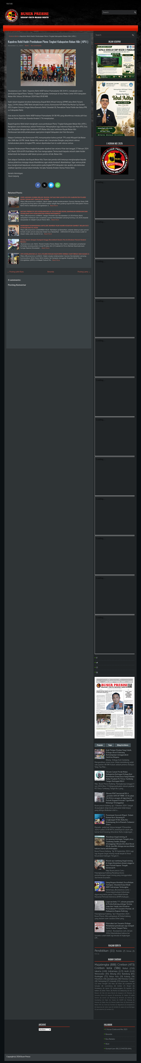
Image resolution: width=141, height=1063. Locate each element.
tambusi (109, 1009)
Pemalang (98, 988)
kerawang (118, 995)
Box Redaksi (110, 1039)
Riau (113, 983)
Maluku (97, 1002)
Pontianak (129, 1002)
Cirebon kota (103, 968)
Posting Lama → (84, 272)
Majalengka (102, 964)
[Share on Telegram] (51, 185)
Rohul (125, 968)
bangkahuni (131, 1005)
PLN (96, 954)
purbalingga (131, 1007)
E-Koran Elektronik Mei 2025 (116, 1029)
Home (11, 36)
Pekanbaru (99, 979)
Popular (100, 745)
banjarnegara (118, 988)
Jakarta (98, 971)
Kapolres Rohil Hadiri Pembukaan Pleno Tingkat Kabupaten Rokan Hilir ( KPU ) (48, 41)
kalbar (97, 990)
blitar (120, 983)
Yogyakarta (121, 1005)
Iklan (107, 1044)
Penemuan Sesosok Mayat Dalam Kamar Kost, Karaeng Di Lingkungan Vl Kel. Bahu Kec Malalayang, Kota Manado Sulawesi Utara (120, 820)
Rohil (16, 36)
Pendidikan (102, 951)
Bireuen (121, 998)
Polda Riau (105, 1002)
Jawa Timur (106, 990)
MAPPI (121, 1000)
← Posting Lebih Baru (15, 272)
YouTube (9, 3)
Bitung (113, 973)
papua (123, 1007)
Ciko (103, 993)
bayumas (99, 1007)
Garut (107, 988)
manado (113, 981)
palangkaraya (112, 979)
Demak (130, 998)
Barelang (113, 998)
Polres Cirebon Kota (117, 1002)
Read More (54, 205)
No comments (36, 46)
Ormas (128, 951)
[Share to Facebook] (38, 185)
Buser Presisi (25, 1056)
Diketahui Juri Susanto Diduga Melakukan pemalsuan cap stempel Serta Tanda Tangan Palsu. (120, 925)
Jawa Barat (111, 993)
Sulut (106, 1005)
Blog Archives (122, 745)
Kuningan (99, 976)
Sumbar (112, 1005)
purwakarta (100, 1009)
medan (126, 995)
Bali (131, 991)
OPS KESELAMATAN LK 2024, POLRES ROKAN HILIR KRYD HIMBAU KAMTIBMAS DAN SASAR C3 (54, 254)
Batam (97, 993)
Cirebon (122, 964)
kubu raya (108, 1007)
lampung (123, 990)
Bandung (126, 973)
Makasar (129, 993)
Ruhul (115, 990)
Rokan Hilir (98, 1005)
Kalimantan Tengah (127, 981)
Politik (119, 950)
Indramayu (113, 971)
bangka (97, 986)
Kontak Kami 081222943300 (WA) (118, 1048)
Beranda (51, 272)
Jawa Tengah (103, 983)
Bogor (129, 986)
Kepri (106, 1000)
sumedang (108, 986)
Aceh (126, 971)
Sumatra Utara (100, 995)
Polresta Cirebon (128, 979)
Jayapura (121, 993)
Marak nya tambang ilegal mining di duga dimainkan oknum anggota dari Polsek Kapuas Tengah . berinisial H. (120, 864)
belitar (119, 986)
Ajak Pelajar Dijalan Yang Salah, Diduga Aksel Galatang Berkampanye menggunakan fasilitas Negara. (118, 753)
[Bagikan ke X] (44, 185)
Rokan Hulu (114, 976)
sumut (104, 998)
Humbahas (98, 1000)
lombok (116, 1007)
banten (129, 988)
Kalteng (127, 976)
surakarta (128, 983)
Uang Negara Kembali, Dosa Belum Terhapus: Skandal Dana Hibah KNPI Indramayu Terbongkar (119, 884)
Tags (110, 745)
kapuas (110, 995)
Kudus (114, 1000)
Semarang (102, 981)
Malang (129, 1000)
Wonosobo (99, 973)
